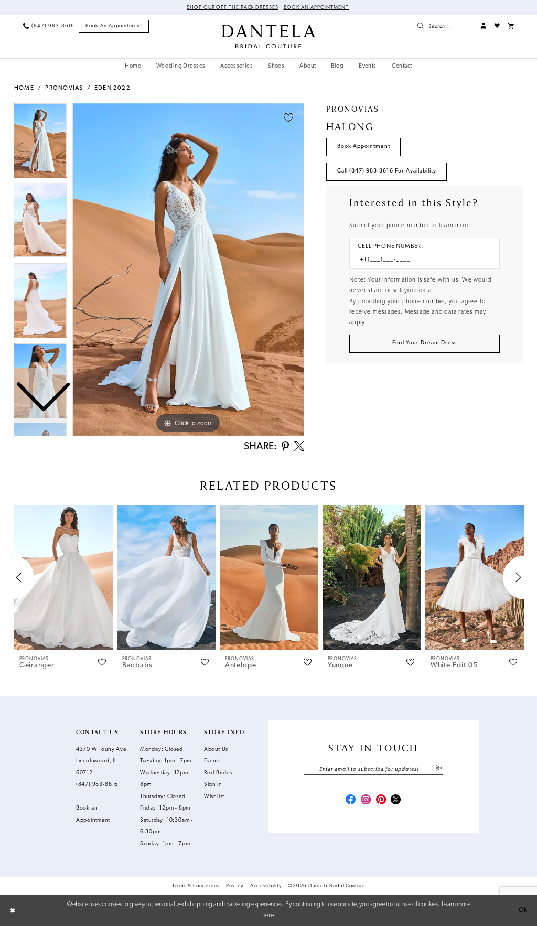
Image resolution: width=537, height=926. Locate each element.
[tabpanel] (188, 269)
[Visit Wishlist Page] (497, 26)
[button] (483, 26)
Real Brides (218, 773)
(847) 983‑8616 (97, 785)
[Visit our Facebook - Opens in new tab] (351, 800)
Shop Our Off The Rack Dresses (232, 7)
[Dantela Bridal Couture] (268, 36)
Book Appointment (363, 146)
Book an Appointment (316, 7)
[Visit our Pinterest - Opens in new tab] (381, 800)
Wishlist (214, 797)
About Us (216, 749)
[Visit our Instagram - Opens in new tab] (366, 800)
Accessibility (266, 886)
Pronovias (64, 88)
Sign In (213, 785)
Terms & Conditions (195, 886)
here (268, 915)
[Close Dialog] (12, 910)
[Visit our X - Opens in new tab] (396, 800)
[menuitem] (49, 26)
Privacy (234, 886)
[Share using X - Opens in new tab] (299, 447)
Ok (523, 910)
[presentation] (63, 577)
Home (24, 88)
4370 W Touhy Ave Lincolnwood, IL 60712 (101, 761)
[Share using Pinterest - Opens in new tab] (285, 447)
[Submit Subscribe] (439, 769)
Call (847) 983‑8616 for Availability (386, 171)
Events (212, 761)
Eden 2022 (112, 88)
